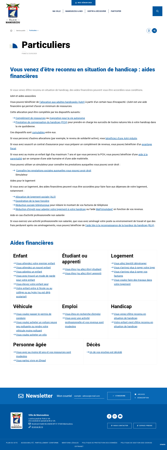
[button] (157, 11)
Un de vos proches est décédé (105, 352)
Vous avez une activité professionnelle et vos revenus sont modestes (84, 322)
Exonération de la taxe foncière (32, 200)
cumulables (38, 132)
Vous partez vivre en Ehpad (31, 360)
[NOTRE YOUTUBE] (120, 416)
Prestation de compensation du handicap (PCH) (41, 122)
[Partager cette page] (154, 30)
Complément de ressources (31, 118)
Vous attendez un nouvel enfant (33, 267)
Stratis (162, 444)
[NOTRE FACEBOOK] (109, 416)
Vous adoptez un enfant (29, 271)
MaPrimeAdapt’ (104, 209)
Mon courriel (64, 395)
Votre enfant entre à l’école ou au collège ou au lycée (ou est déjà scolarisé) (34, 292)
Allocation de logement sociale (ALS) (36, 196)
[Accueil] (11, 30)
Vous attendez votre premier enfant (35, 263)
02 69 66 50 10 (37, 427)
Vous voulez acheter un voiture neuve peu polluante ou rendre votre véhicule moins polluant (36, 326)
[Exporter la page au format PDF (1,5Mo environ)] (148, 30)
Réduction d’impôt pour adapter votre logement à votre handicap (51, 209)
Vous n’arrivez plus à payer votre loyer (134, 267)
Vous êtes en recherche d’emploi (82, 314)
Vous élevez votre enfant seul (32, 284)
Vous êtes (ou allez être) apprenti (83, 273)
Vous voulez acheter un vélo (31, 334)
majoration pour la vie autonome (67, 118)
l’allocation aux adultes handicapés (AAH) (62, 102)
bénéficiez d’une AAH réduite (121, 138)
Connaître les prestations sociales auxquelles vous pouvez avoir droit (53, 170)
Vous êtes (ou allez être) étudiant (83, 269)
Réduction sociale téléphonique (33, 205)
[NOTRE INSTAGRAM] (114, 416)
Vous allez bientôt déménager (130, 263)
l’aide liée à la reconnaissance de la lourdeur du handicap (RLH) (119, 225)
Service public (20, 30)
